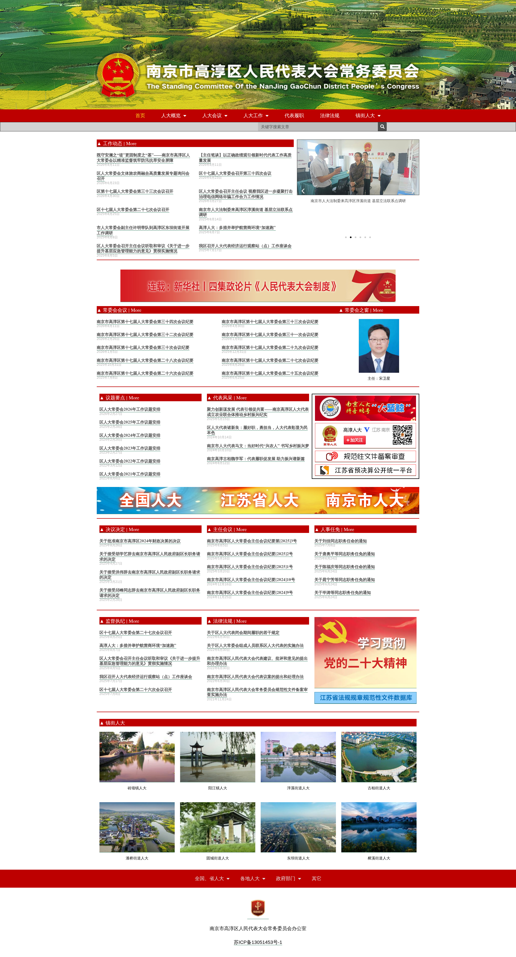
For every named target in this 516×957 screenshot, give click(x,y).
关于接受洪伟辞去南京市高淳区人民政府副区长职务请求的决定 (149, 574)
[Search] (382, 126)
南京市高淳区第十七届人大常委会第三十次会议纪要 (143, 347)
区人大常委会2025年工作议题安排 (129, 422)
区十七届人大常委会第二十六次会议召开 (135, 689)
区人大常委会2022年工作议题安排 (129, 461)
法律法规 (329, 115)
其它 (316, 878)
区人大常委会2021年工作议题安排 (129, 474)
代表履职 (294, 115)
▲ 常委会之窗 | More (361, 310)
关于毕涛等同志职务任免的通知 (342, 592)
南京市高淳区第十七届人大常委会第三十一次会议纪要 (270, 334)
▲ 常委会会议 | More (119, 310)
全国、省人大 (209, 878)
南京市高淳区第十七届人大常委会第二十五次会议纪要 (270, 373)
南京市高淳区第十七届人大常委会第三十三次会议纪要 (270, 321)
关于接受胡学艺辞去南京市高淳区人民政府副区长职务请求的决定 (149, 556)
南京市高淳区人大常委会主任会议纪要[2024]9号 (250, 592)
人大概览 (171, 115)
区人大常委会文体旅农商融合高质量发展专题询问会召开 (143, 175)
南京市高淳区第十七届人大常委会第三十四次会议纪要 (145, 321)
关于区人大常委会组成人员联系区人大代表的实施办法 (255, 645)
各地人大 (250, 878)
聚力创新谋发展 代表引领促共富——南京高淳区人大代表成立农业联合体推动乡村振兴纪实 (258, 411)
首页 (140, 115)
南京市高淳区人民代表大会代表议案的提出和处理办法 (255, 676)
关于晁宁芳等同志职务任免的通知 (344, 579)
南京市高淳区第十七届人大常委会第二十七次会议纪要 (270, 360)
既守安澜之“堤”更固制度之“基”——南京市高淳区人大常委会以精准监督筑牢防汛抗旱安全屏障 (143, 157)
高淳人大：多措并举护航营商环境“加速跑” (237, 227)
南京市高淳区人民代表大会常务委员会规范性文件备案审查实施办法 (257, 692)
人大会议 (212, 115)
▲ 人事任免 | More (334, 529)
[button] (346, 237)
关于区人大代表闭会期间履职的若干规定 (243, 632)
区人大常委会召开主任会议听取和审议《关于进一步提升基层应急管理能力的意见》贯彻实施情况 (143, 248)
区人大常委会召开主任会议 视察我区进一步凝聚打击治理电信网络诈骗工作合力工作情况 (246, 193)
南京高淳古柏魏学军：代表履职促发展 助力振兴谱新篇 (256, 458)
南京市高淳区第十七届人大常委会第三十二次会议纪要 (145, 334)
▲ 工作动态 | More (117, 143)
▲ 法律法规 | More (227, 621)
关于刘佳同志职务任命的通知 (340, 541)
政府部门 (285, 878)
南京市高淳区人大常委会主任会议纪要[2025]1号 (250, 566)
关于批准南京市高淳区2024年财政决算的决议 (140, 541)
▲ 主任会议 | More (227, 529)
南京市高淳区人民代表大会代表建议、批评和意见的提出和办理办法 (257, 660)
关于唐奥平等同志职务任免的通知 (344, 554)
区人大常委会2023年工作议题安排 (129, 448)
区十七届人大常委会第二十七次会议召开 (133, 209)
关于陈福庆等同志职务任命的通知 (344, 566)
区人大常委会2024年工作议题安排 (129, 435)
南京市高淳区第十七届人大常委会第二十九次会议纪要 (270, 347)
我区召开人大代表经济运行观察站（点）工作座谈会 (245, 246)
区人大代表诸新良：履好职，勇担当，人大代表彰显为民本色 (257, 430)
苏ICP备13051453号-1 (258, 942)
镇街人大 (365, 115)
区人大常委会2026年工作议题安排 (129, 409)
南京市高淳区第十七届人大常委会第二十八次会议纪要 (145, 360)
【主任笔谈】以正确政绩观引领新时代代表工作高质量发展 (245, 157)
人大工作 (253, 115)
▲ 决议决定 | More (119, 529)
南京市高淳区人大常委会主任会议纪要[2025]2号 (250, 554)
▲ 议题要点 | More (119, 397)
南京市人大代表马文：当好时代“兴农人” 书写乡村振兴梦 (258, 446)
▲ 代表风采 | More (227, 397)
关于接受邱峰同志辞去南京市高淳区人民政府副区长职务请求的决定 (149, 592)
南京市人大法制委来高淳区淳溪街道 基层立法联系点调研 (246, 212)
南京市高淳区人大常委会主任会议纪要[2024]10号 (251, 579)
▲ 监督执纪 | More (119, 621)
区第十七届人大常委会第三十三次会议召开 (135, 191)
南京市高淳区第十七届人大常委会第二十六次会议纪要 (145, 373)
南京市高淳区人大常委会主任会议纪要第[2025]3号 (252, 541)
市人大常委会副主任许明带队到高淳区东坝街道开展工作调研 (143, 230)
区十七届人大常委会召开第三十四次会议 (235, 173)
